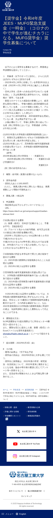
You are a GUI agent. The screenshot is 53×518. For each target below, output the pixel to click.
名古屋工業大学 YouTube (30, 444)
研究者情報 (32, 412)
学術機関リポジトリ (13, 416)
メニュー (9, 514)
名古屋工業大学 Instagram (29, 456)
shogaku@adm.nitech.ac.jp (15, 333)
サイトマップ (26, 496)
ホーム (5, 390)
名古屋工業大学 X (29, 431)
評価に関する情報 (12, 412)
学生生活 (16, 390)
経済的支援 (29, 390)
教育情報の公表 (34, 407)
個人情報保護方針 (35, 491)
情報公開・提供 (11, 407)
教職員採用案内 (34, 416)
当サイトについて (16, 491)
